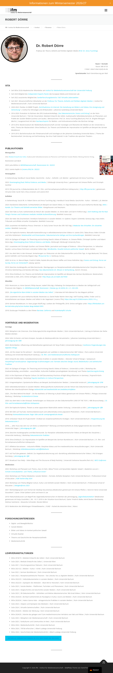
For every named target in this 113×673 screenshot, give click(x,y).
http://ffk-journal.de (87, 189)
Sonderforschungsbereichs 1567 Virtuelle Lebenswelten (57, 97)
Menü (106, 10)
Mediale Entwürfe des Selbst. (18, 157)
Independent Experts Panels (38, 94)
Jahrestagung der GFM (95, 382)
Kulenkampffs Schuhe (63, 310)
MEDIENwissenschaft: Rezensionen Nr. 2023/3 (38, 165)
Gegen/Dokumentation (86, 497)
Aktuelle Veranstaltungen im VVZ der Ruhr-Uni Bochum (33, 638)
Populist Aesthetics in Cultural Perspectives (47, 378)
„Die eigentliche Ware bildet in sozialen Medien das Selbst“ (32, 292)
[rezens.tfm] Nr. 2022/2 (30, 169)
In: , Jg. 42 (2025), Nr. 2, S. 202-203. (50, 288)
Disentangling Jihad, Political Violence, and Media (28, 182)
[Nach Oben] (104, 663)
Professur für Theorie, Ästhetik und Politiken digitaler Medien (70, 101)
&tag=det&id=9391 (36, 306)
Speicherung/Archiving (95, 371)
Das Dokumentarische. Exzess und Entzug (73, 113)
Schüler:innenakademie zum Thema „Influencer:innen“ (25, 472)
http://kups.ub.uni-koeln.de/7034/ (54, 277)
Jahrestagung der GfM (13, 341)
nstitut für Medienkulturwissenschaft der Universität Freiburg (69, 90)
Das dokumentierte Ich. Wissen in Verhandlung (56, 270)
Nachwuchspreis (42, 121)
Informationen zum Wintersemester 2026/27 (57, 3)
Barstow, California (44, 310)
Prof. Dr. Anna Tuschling (88, 51)
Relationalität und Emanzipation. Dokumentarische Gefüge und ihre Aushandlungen (53, 235)
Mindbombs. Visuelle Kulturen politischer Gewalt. (66, 249)
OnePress (68, 668)
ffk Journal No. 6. (45, 256)
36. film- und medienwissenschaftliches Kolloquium (60, 355)
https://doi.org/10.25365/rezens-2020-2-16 (80, 299)
